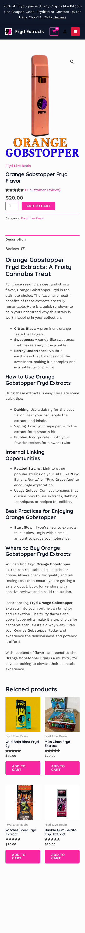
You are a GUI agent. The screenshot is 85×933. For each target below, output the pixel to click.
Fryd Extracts (29, 31)
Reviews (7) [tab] (15, 248)
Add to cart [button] (19, 768)
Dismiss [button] (59, 17)
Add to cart (38, 206)
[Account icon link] (65, 31)
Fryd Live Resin (18, 166)
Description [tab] (15, 239)
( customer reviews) (43, 190)
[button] (72, 62)
